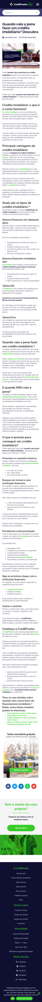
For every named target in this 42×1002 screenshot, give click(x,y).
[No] (39, 993)
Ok (13, 998)
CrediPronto (8, 632)
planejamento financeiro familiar (15, 397)
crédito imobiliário (11, 112)
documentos (24, 536)
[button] (37, 4)
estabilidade (7, 354)
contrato (12, 185)
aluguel (5, 157)
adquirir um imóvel (14, 359)
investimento (23, 169)
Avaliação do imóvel (15, 589)
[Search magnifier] (37, 12)
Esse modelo (7, 265)
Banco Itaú (35, 634)
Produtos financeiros (28, 37)
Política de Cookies (24, 998)
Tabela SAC (8, 289)
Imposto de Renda (26, 557)
